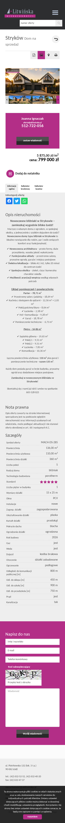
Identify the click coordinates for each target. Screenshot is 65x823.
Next (58, 100)
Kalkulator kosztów (39, 187)
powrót (56, 39)
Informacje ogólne (11, 187)
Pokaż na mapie (48, 55)
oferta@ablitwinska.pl (32, 123)
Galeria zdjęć (41, 55)
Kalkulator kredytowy (25, 187)
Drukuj (56, 55)
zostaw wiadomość (32, 141)
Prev (7, 100)
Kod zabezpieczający (19, 667)
